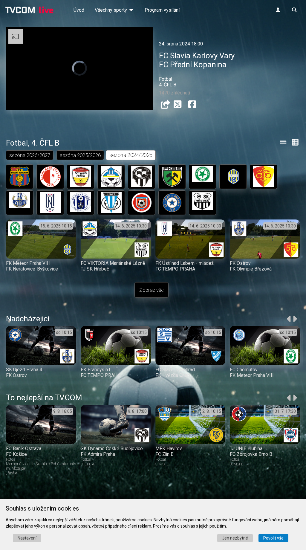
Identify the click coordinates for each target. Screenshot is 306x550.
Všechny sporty (111, 10)
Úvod (79, 10)
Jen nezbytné (235, 538)
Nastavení (27, 538)
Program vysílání (162, 10)
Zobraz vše (151, 290)
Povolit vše (273, 538)
